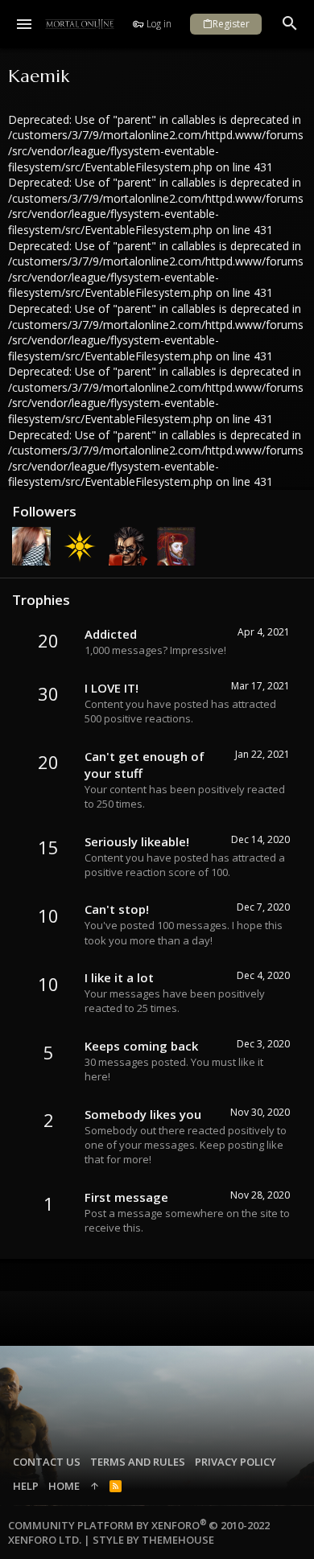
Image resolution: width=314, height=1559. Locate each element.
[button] (24, 24)
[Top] (95, 1486)
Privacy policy (235, 1461)
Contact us (47, 1461)
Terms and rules (137, 1461)
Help (26, 1486)
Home (64, 1486)
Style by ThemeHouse (153, 1539)
